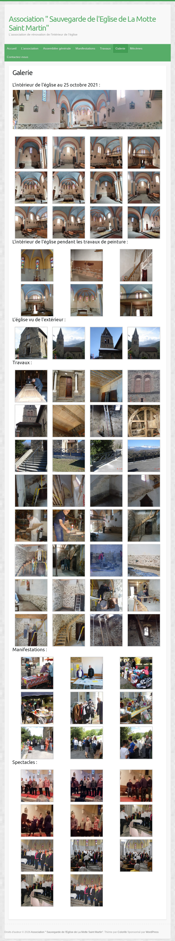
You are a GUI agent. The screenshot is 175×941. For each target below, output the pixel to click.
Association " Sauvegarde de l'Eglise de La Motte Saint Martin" (82, 23)
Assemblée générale (57, 48)
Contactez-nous (17, 57)
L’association (29, 48)
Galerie (120, 48)
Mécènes (136, 48)
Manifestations (85, 48)
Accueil (11, 48)
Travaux (105, 48)
